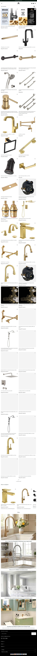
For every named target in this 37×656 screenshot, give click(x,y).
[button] (1, 3)
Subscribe (33, 633)
